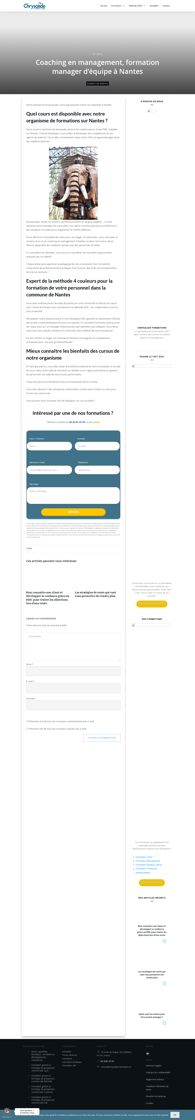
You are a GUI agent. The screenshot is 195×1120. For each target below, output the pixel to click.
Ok (174, 1114)
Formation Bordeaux (72, 1062)
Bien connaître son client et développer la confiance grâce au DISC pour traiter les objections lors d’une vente (49, 587)
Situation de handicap (156, 1096)
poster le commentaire (101, 738)
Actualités (66, 1051)
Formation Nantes (97, 83)
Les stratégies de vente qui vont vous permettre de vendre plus (98, 587)
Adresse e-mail (36, 462)
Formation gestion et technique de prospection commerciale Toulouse (43, 1089)
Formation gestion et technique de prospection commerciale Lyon (43, 1068)
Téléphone (82, 462)
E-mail (30, 681)
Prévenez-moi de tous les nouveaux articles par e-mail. (58, 728)
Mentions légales (154, 1065)
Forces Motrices (69, 1055)
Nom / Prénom (36, 438)
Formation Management (148, 860)
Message (34, 484)
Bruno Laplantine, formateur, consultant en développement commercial (43, 1055)
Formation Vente (144, 857)
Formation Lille (69, 1065)
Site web (30, 698)
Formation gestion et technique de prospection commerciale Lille (43, 1100)
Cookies (149, 1103)
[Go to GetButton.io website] (6, 1117)
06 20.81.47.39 (107, 1061)
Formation (67, 1058)
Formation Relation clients (149, 864)
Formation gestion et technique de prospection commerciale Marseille (43, 1078)
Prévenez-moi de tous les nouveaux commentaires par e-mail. (61, 721)
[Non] (191, 1114)
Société (81, 438)
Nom (29, 664)
